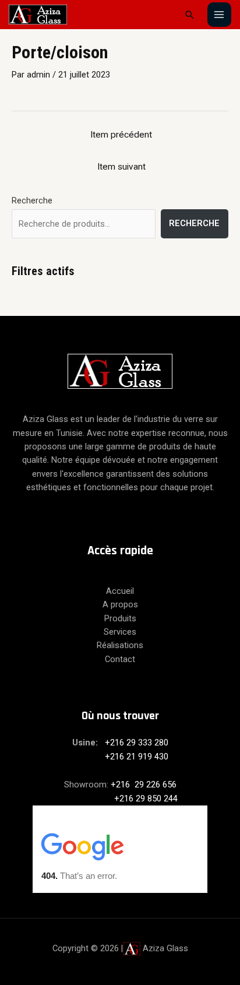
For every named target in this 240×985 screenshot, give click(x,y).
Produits (120, 618)
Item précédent (121, 134)
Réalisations (120, 645)
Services (120, 632)
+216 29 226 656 (144, 784)
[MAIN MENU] (219, 14)
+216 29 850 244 (120, 798)
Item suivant (121, 166)
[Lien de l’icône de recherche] (190, 14)
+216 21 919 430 (120, 756)
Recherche (32, 200)
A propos (120, 604)
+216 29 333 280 (136, 742)
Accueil (120, 591)
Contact (120, 659)
